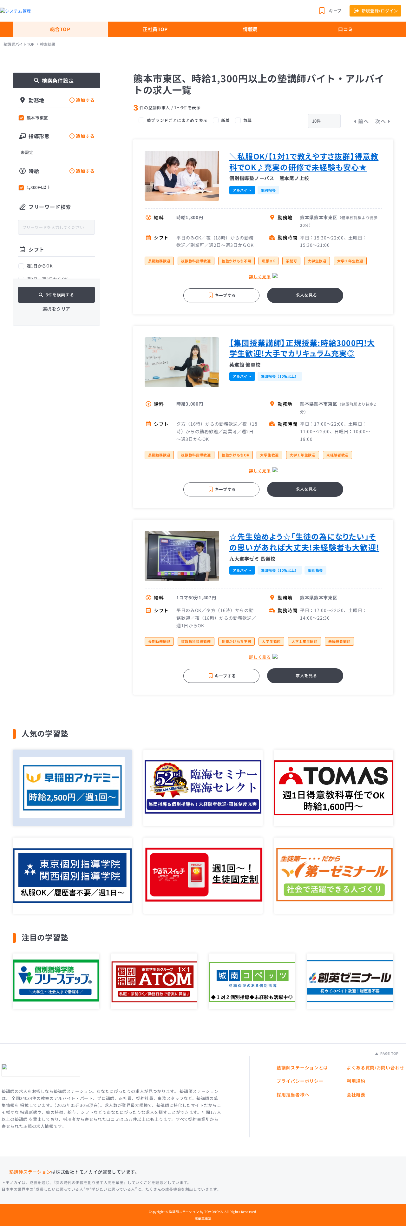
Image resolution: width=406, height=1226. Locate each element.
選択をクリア (56, 309)
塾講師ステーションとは (302, 1067)
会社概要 (356, 1094)
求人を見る (306, 295)
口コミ (345, 29)
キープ (335, 11)
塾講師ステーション (30, 1172)
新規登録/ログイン (380, 11)
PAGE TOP (388, 1053)
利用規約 (356, 1081)
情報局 (250, 29)
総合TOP (60, 29)
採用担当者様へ (293, 1094)
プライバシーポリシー (300, 1081)
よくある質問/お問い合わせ (375, 1067)
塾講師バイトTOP (19, 44)
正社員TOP (155, 29)
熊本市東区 (38, 118)
